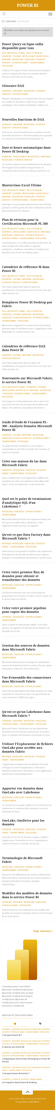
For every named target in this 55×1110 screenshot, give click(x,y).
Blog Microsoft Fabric (13, 53)
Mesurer (6, 59)
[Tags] (40, 1024)
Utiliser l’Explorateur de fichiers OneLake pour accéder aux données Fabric (27, 747)
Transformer (37, 63)
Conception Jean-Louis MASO (16, 986)
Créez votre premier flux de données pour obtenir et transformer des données (23, 576)
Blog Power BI (34, 53)
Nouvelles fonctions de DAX (23, 119)
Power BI (27, 5)
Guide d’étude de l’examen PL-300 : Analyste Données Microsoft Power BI (27, 426)
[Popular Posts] (15, 1024)
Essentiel (7, 56)
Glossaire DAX (13, 85)
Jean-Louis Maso (31, 1102)
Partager (29, 59)
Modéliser (17, 59)
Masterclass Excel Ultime (21, 185)
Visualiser (7, 66)
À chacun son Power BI (13, 1047)
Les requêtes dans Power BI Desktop (19, 1082)
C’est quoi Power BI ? (12, 1035)
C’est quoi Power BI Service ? (16, 1073)
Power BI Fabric (20, 63)
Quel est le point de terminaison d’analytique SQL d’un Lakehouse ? (26, 502)
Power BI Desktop (23, 160)
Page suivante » (43, 931)
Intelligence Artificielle (35, 56)
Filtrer (17, 56)
